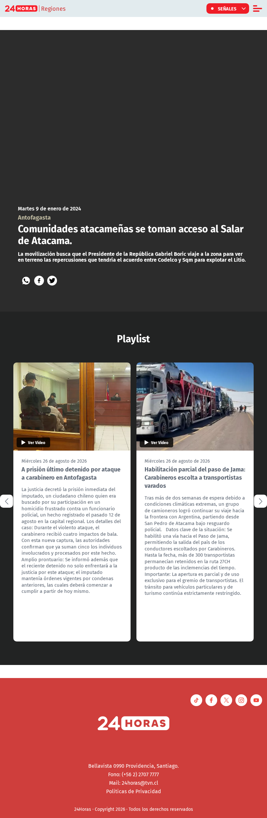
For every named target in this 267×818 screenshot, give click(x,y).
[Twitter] (52, 281)
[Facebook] (39, 281)
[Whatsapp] (26, 281)
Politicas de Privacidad (133, 791)
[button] (260, 501)
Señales (227, 8)
